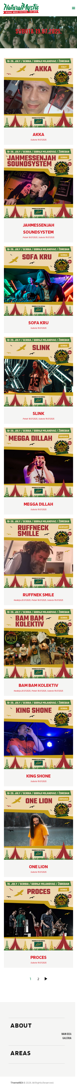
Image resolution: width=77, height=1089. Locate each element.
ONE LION (38, 866)
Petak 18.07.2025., (30, 237)
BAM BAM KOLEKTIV (38, 685)
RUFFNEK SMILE (38, 594)
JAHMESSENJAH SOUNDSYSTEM (38, 228)
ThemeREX (16, 1082)
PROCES (38, 957)
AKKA (38, 134)
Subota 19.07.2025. (38, 139)
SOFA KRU (38, 322)
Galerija (66, 1038)
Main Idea (66, 1034)
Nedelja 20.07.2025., (22, 600)
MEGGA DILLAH (38, 504)
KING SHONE (38, 776)
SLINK (38, 413)
